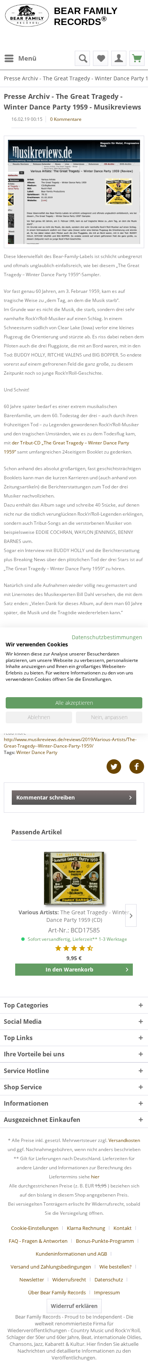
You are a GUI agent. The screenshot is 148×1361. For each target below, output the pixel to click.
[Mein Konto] (118, 58)
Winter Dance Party (36, 752)
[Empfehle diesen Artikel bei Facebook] (136, 766)
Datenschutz (108, 1279)
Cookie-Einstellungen (34, 1228)
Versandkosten (124, 1140)
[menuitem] (20, 58)
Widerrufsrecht (69, 1279)
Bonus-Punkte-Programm (105, 1240)
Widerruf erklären (74, 1305)
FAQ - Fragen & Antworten (38, 1240)
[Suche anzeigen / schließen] (82, 58)
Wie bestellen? (115, 1266)
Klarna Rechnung (86, 1228)
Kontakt (122, 1228)
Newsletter (31, 1279)
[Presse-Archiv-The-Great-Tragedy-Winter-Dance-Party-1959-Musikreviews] (74, 192)
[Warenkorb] (137, 58)
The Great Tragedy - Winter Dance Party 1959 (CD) (74, 916)
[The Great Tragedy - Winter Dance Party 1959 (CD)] (74, 878)
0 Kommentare (66, 119)
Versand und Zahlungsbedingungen (51, 1266)
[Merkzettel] (100, 58)
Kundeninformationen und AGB (71, 1253)
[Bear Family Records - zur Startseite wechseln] (27, 16)
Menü (27, 58)
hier (95, 1176)
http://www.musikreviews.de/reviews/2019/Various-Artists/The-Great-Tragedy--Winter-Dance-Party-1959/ (70, 742)
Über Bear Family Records (57, 1292)
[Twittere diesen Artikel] (117, 766)
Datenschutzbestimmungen (107, 637)
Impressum (107, 1292)
